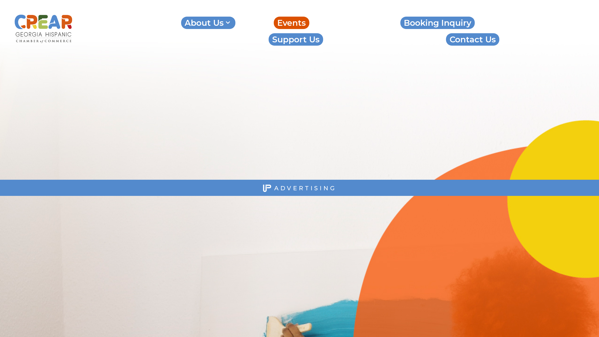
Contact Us (472, 39)
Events (291, 23)
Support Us (296, 39)
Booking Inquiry (437, 23)
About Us (204, 23)
